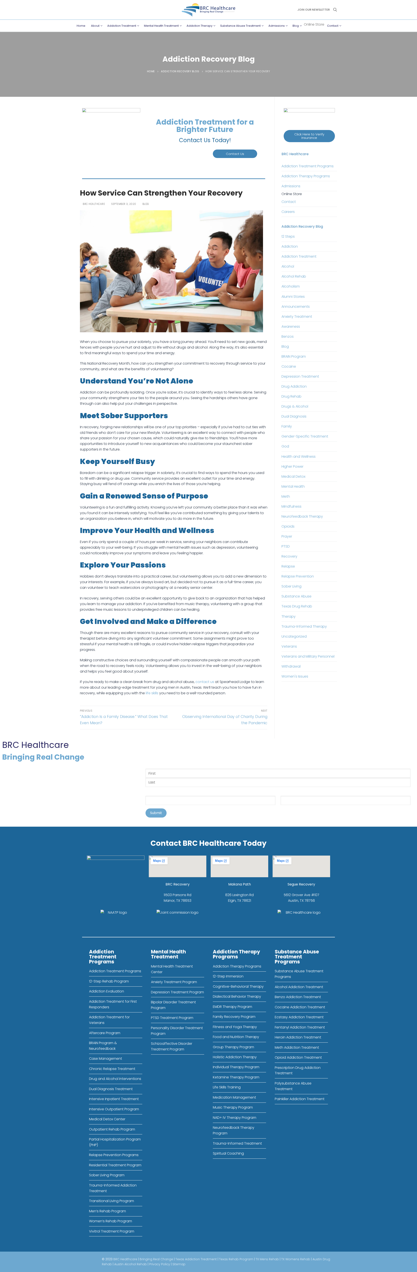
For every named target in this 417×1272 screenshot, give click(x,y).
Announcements (295, 306)
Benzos (287, 336)
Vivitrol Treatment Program (111, 1231)
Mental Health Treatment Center (172, 969)
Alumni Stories (293, 296)
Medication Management (234, 1097)
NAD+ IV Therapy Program (234, 1117)
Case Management (105, 1058)
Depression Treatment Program (177, 992)
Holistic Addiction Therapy (235, 1057)
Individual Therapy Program (236, 1067)
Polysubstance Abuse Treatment (293, 1086)
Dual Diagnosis (293, 416)
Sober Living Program (106, 1175)
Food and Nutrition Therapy (236, 1036)
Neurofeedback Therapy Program (233, 1130)
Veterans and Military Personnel (307, 656)
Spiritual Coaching (228, 1153)
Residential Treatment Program (115, 1165)
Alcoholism (290, 286)
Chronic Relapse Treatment (112, 1068)
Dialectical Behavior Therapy (237, 996)
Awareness (290, 326)
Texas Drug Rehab (296, 606)
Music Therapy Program (233, 1107)
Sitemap (178, 1264)
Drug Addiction (294, 386)
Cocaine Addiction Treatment (300, 1007)
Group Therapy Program (233, 1047)
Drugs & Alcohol (294, 406)
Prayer (286, 536)
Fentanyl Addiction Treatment (300, 1027)
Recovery (289, 556)
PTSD (285, 546)
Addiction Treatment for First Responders (113, 1004)
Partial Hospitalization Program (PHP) (115, 1142)
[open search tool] (335, 10)
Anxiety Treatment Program (174, 981)
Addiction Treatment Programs (307, 166)
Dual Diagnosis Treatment (111, 1088)
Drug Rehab (291, 396)
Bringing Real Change (156, 1259)
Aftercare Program (104, 1032)
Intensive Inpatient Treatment (114, 1098)
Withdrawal (291, 666)
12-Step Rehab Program (109, 981)
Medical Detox (293, 476)
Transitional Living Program (111, 1200)
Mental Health (293, 486)
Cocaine (288, 366)
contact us (204, 681)
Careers (288, 211)
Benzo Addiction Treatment (298, 996)
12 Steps (288, 236)
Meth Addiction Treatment (297, 1047)
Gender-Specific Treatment (304, 436)
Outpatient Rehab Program (112, 1129)
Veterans (289, 646)
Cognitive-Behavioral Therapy (238, 986)
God (285, 446)
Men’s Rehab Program (107, 1211)
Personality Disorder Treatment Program (177, 1030)
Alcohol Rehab (293, 276)
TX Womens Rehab (295, 1259)
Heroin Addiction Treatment (298, 1037)
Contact (288, 201)
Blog (145, 204)
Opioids (288, 526)
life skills (152, 693)
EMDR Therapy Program (232, 1006)
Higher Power (292, 466)
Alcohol (287, 266)
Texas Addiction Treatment (196, 1259)
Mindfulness (291, 506)
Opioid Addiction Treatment (298, 1057)
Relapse (288, 566)
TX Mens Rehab (267, 1259)
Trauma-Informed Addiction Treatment (113, 1188)
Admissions (290, 186)
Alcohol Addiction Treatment (299, 986)
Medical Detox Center (107, 1119)
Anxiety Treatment (296, 316)
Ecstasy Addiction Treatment (299, 1017)
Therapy (288, 616)
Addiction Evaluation (106, 991)
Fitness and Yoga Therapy (235, 1026)
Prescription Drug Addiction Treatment (298, 1070)
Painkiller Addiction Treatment (299, 1098)
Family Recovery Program (234, 1016)
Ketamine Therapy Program (236, 1077)
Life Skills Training (227, 1087)
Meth (285, 496)
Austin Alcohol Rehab (130, 1264)
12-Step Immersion (228, 976)
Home (151, 71)
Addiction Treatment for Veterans (109, 1020)
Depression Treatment (300, 376)
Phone (152, 793)
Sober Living (291, 586)
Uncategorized (294, 636)
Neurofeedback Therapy (302, 516)
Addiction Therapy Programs (305, 176)
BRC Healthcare (93, 204)
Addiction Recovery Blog (180, 71)
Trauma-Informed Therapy (304, 626)
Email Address (294, 793)
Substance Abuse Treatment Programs (299, 974)
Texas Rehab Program (236, 1259)
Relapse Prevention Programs (114, 1154)
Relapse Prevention (297, 576)
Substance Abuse (296, 596)
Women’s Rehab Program (110, 1221)
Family (286, 426)
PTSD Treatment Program (172, 1017)
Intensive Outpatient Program (114, 1109)
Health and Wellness (298, 456)
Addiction (289, 246)
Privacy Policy (159, 1264)
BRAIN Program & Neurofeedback (103, 1045)
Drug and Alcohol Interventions (115, 1078)
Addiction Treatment (298, 256)
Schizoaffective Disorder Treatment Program (171, 1046)
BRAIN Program (293, 356)
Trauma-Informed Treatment (237, 1143)
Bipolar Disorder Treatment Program (173, 1005)
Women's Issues (294, 676)
